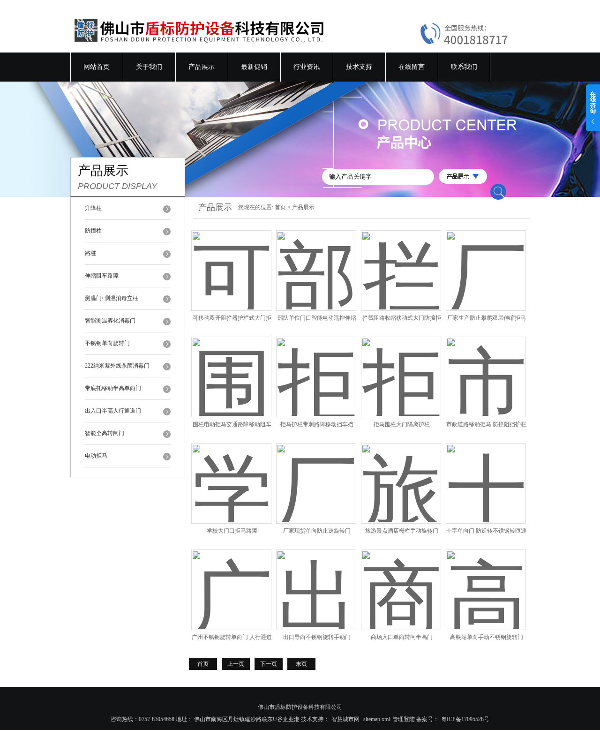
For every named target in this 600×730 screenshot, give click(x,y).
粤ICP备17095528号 (465, 719)
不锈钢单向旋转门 (107, 343)
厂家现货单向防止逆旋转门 (317, 530)
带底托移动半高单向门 (113, 388)
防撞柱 (93, 230)
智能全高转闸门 (104, 433)
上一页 (235, 664)
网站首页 (96, 66)
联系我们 (464, 66)
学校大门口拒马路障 (232, 530)
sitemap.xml (376, 719)
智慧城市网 (345, 719)
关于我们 (149, 66)
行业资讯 (306, 66)
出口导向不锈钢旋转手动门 (317, 637)
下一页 (268, 664)
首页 (280, 207)
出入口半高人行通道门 (113, 410)
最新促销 (254, 66)
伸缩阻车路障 (102, 275)
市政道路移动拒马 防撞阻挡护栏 (486, 424)
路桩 (90, 253)
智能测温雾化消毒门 (110, 320)
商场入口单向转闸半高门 (402, 637)
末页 (301, 664)
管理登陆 (403, 719)
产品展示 (201, 66)
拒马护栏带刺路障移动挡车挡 (316, 424)
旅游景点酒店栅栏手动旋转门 (401, 530)
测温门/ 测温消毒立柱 (111, 298)
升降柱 (93, 208)
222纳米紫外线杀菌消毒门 (117, 365)
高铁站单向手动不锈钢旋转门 (486, 637)
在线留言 (411, 66)
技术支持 (359, 66)
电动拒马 (96, 455)
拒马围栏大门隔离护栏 (402, 424)
